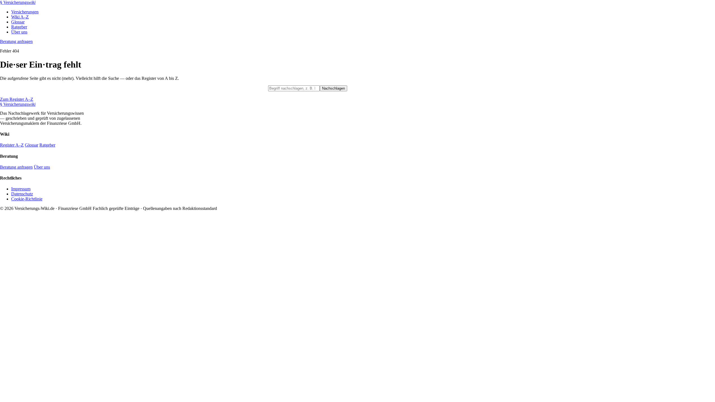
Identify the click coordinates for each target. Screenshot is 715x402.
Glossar (18, 22)
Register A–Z (12, 145)
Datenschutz (22, 194)
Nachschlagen (333, 88)
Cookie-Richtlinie (26, 199)
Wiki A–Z (20, 17)
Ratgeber (19, 27)
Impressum (20, 188)
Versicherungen (25, 11)
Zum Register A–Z (16, 99)
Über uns (19, 32)
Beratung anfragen (16, 41)
